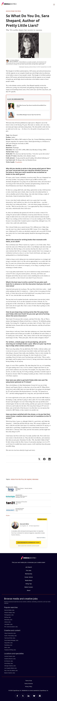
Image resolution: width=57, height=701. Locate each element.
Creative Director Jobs (10, 658)
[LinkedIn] (28, 696)
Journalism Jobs (8, 624)
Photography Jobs (9, 614)
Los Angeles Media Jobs (10, 668)
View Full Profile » (41, 537)
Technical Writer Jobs (9, 638)
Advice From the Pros (13, 11)
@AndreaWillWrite (14, 61)
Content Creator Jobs (9, 656)
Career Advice (29, 577)
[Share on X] (39, 459)
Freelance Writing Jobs (10, 649)
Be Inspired (28, 479)
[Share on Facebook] (44, 459)
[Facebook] (17, 696)
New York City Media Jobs (11, 670)
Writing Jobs (7, 617)
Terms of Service (28, 683)
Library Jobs (7, 622)
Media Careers (28, 587)
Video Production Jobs (10, 633)
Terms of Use (28, 680)
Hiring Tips (29, 583)
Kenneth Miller (24, 524)
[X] (23, 696)
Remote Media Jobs (9, 610)
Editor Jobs (7, 647)
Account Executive (20, 508)
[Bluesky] (34, 696)
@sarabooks (18, 162)
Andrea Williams (15, 60)
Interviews (35, 479)
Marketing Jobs (8, 619)
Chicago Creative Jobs (10, 665)
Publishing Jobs (8, 645)
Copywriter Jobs (8, 642)
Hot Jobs (28, 570)
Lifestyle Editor (19, 495)
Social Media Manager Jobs (11, 640)
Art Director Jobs (8, 661)
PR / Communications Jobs (11, 626)
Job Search (28, 567)
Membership (28, 574)
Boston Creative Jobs (9, 672)
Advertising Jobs (8, 663)
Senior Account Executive (21, 501)
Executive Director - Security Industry (24, 488)
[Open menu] (54, 4)
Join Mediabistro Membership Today (29, 542)
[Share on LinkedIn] (49, 459)
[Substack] (40, 696)
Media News (28, 580)
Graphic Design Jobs (9, 612)
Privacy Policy (28, 686)
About (28, 590)
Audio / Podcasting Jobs (10, 635)
